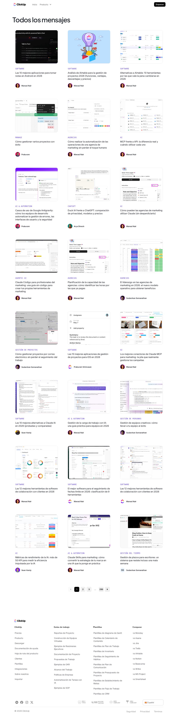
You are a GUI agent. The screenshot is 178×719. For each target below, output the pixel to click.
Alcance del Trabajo (63, 669)
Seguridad (131, 711)
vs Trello (136, 648)
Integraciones (21, 669)
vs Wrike (137, 669)
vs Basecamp (139, 664)
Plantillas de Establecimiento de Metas (107, 682)
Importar (19, 679)
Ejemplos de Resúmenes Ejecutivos (65, 647)
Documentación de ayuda (26, 648)
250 (101, 589)
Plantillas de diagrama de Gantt (107, 633)
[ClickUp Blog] (19, 4)
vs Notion (137, 658)
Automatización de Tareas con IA (68, 681)
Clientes (18, 658)
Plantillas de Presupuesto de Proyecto (106, 674)
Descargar (19, 643)
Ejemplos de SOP (62, 688)
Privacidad (145, 711)
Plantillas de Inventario (103, 651)
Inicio (34, 4)
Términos (158, 711)
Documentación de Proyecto (67, 654)
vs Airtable (138, 653)
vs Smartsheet (139, 679)
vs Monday (138, 633)
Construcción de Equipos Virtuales (65, 639)
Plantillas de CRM (101, 694)
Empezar (160, 4)
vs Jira (136, 643)
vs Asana (137, 638)
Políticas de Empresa (63, 675)
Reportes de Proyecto (64, 633)
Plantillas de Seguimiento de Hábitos (106, 657)
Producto (19, 638)
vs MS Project (139, 674)
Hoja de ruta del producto (26, 653)
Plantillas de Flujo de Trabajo (106, 688)
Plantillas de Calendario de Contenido (105, 639)
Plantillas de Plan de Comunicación (102, 666)
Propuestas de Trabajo (64, 659)
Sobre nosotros (22, 674)
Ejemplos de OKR (62, 664)
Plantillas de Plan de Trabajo (106, 646)
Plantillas (19, 664)
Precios (18, 633)
